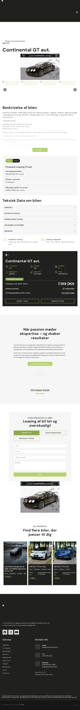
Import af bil (6, 661)
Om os (5, 670)
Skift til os (6, 654)
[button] (5, 89)
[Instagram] (10, 632)
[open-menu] (77, 12)
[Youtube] (16, 632)
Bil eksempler (7, 651)
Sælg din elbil (7, 657)
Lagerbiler (6, 645)
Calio (22, 704)
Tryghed (5, 664)
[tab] (27, 433)
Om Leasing (6, 648)
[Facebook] (5, 632)
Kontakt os (6, 673)
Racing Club (6, 667)
